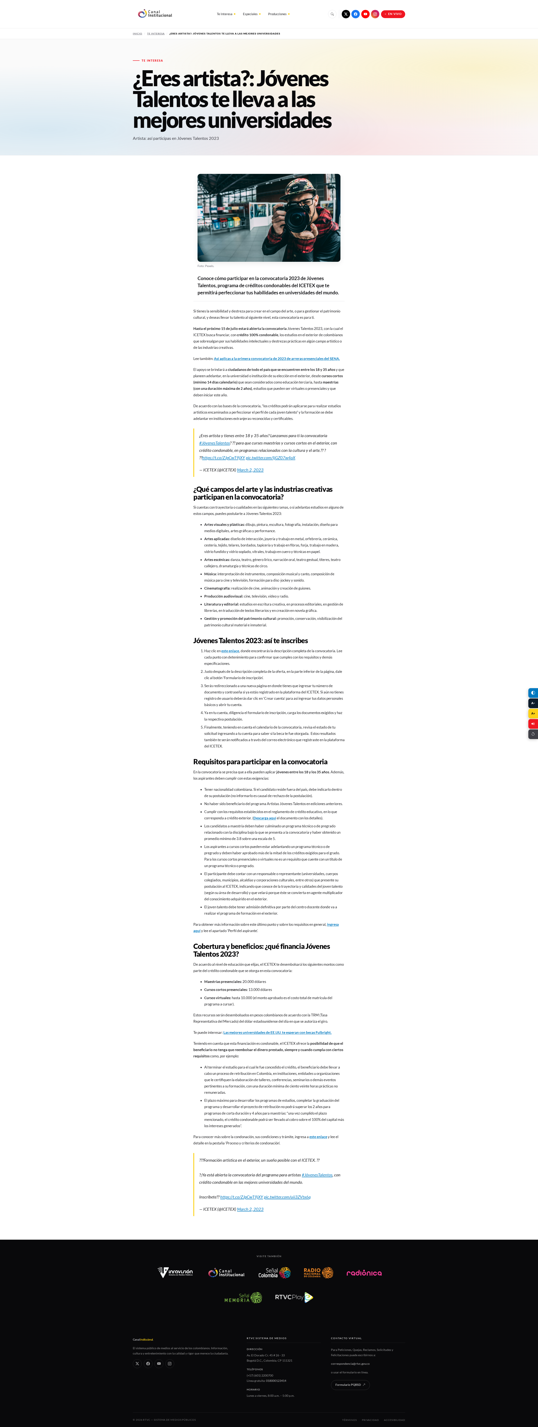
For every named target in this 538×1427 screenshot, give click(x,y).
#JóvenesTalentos (214, 442)
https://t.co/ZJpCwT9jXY (223, 457)
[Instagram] (375, 14)
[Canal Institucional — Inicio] (155, 14)
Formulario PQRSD (348, 1384)
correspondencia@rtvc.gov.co (350, 1363)
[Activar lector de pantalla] (533, 724)
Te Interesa (224, 14)
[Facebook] (355, 14)
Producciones (277, 14)
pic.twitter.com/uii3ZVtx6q (287, 1196)
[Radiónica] (364, 1272)
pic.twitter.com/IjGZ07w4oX (270, 457)
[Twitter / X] (346, 14)
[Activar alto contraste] (533, 693)
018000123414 (276, 1380)
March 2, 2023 (250, 469)
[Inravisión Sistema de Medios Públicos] (175, 1272)
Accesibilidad (394, 1420)
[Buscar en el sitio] (332, 14)
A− (533, 703)
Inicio (137, 33)
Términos (349, 1420)
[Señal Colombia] (275, 1272)
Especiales (250, 14)
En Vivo (395, 14)
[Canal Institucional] (226, 1272)
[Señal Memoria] (243, 1297)
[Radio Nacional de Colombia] (318, 1272)
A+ (533, 713)
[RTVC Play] (294, 1297)
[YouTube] (365, 14)
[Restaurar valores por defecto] (533, 734)
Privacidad (370, 1420)
